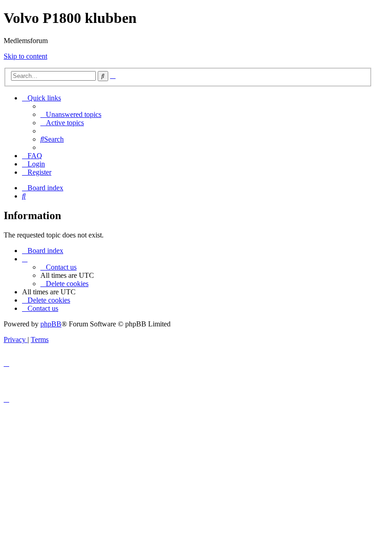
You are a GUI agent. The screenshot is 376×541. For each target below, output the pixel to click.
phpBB (50, 324)
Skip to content (25, 56)
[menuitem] (70, 114)
